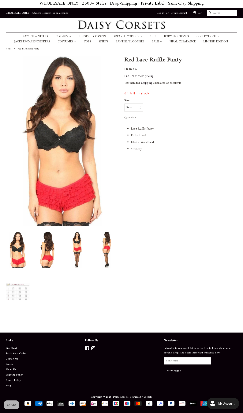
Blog (8, 385)
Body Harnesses (176, 36)
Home (8, 49)
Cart (200, 13)
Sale (156, 41)
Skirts (103, 41)
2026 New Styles (35, 36)
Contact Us (12, 359)
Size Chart (11, 348)
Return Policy (13, 380)
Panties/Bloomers (130, 41)
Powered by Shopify (141, 397)
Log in (160, 13)
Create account (179, 13)
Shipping (146, 83)
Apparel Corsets (126, 36)
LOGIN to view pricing (138, 76)
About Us (11, 369)
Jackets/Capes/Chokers (32, 41)
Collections (206, 36)
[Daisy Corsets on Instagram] (93, 349)
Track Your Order (16, 353)
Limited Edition (215, 41)
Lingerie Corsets (92, 36)
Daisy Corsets (121, 397)
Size (127, 100)
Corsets (62, 36)
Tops (87, 41)
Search (9, 364)
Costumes (66, 41)
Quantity (130, 117)
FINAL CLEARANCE (183, 41)
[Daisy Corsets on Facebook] (87, 349)
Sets (153, 36)
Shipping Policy (14, 374)
